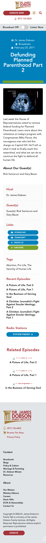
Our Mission (9, 490)
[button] (23, 237)
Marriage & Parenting (13, 469)
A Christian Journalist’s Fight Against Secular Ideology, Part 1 (22, 314)
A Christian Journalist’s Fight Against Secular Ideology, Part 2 (22, 304)
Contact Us (8, 506)
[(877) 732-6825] (15, 19)
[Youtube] (19, 443)
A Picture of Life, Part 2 (19, 285)
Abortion (11, 265)
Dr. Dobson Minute (12, 472)
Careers (6, 496)
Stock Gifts (8, 499)
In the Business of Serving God (21, 295)
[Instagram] (10, 443)
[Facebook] (5, 443)
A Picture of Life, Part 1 (19, 289)
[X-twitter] (15, 443)
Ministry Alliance (11, 493)
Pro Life (22, 265)
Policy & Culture (11, 465)
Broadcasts (25, 44)
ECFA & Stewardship (13, 503)
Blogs (6, 462)
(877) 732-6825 (25, 18)
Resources (8, 475)
